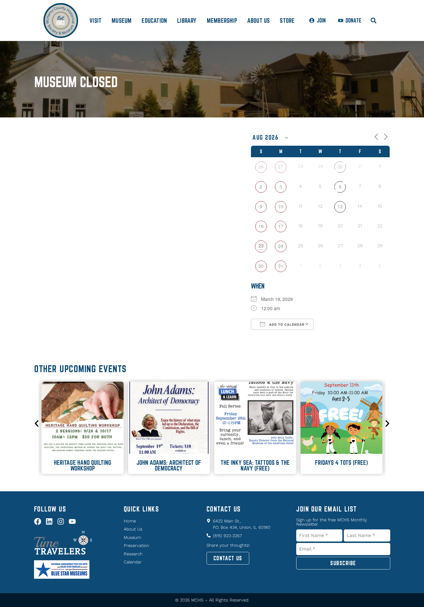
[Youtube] (72, 521)
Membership (222, 20)
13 (340, 206)
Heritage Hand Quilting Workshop (82, 465)
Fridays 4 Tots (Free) (341, 462)
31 (280, 266)
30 (340, 166)
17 (280, 226)
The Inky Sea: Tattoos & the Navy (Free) (255, 465)
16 (261, 226)
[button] (36, 423)
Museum (122, 20)
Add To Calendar (286, 324)
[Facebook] (37, 521)
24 (280, 246)
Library (186, 20)
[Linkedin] (49, 521)
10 (280, 206)
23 (261, 245)
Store (287, 20)
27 (280, 166)
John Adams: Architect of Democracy (168, 465)
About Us (258, 20)
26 (261, 166)
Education (154, 20)
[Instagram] (60, 521)
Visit (95, 20)
